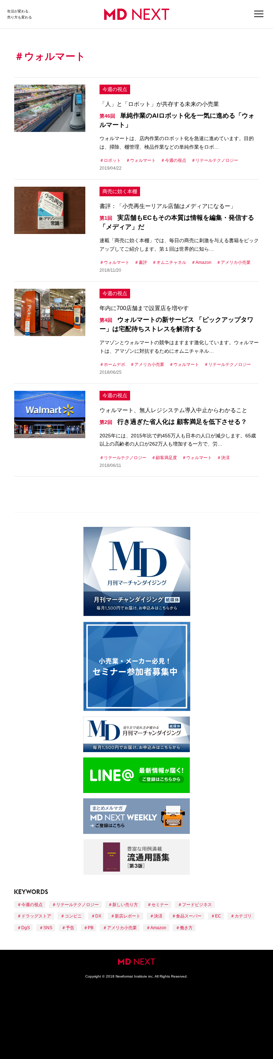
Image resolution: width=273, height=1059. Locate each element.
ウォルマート (143, 160)
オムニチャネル (171, 262)
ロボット (112, 160)
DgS (25, 927)
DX (98, 916)
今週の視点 (114, 89)
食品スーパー (189, 916)
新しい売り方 (125, 904)
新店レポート (127, 916)
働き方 (186, 927)
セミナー (159, 904)
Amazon (204, 262)
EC (218, 916)
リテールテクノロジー (217, 160)
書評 (143, 262)
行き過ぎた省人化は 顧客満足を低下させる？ (173, 421)
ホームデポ (114, 364)
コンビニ (73, 916)
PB (90, 927)
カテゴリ (243, 916)
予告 (70, 927)
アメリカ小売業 (236, 262)
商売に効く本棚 (119, 191)
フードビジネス (197, 904)
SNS (47, 927)
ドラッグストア (36, 916)
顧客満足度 (166, 457)
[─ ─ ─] (259, 14)
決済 (225, 457)
